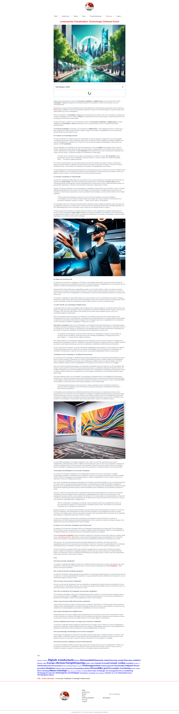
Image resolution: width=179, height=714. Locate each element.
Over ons (109, 16)
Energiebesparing (75, 662)
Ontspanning (69, 668)
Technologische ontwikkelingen (67, 673)
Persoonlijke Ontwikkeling (120, 668)
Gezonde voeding (117, 663)
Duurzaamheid (87, 660)
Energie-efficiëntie (56, 663)
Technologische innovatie (46, 673)
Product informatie (96, 16)
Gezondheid (129, 663)
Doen (83, 16)
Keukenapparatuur (92, 665)
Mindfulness (51, 668)
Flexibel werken (89, 663)
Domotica (77, 660)
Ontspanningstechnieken (81, 668)
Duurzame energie (117, 660)
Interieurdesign (56, 666)
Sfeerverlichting (43, 671)
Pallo (55, 16)
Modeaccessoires (60, 668)
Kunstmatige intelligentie (123, 666)
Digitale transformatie (61, 659)
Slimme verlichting (82, 671)
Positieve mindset (135, 668)
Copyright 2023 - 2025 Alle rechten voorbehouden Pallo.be (89, 712)
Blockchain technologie (42, 660)
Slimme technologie (58, 670)
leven (55, 109)
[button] (122, 87)
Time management (100, 673)
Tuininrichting (122, 673)
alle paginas (106, 698)
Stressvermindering (126, 671)
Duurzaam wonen (101, 660)
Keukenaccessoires (77, 665)
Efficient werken (42, 663)
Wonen (76, 16)
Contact (118, 16)
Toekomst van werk (111, 673)
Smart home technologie (96, 671)
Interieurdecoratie (44, 666)
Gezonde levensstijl (102, 663)
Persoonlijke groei (99, 668)
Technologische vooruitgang (87, 673)
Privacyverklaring (114, 694)
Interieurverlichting (66, 665)
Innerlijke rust (136, 663)
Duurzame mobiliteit (132, 660)
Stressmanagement (111, 671)
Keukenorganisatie (107, 666)
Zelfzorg (51, 675)
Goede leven (65, 16)
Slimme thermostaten (72, 670)
